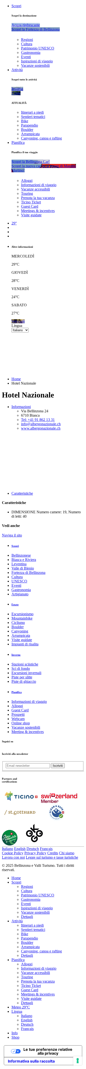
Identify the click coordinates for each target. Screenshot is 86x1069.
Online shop (20, 723)
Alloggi (26, 181)
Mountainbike (21, 618)
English (20, 849)
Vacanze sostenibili (35, 65)
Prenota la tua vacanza (38, 198)
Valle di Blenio (22, 568)
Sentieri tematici (33, 117)
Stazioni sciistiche (24, 664)
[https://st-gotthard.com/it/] (20, 820)
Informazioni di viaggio (38, 185)
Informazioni (21, 407)
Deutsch (33, 849)
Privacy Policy (35, 853)
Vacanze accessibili (35, 189)
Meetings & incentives (38, 211)
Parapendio (29, 125)
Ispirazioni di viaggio (37, 61)
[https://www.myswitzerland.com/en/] (59, 802)
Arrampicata (30, 134)
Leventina (19, 564)
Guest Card (29, 206)
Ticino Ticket (31, 202)
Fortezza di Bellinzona (28, 573)
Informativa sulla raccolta (31, 1061)
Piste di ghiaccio (23, 681)
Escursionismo (22, 614)
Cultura (26, 44)
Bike (24, 121)
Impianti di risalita (24, 644)
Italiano (7, 849)
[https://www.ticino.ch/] (21, 802)
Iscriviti (58, 765)
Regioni (27, 40)
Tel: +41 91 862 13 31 (38, 420)
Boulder (27, 130)
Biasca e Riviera (23, 560)
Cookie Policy (12, 853)
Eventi (26, 57)
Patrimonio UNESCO (37, 48)
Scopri (16, 6)
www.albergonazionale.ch (40, 428)
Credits (52, 853)
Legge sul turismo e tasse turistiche (52, 857)
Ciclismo (18, 623)
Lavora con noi (13, 857)
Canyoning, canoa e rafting (41, 138)
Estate (15, 604)
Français (46, 849)
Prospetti (18, 714)
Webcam (18, 719)
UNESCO (19, 581)
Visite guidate (31, 215)
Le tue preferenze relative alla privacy (47, 1051)
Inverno (16, 654)
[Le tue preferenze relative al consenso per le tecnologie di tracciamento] (77, 1060)
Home (16, 379)
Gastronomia (30, 52)
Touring (27, 193)
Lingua (16, 326)
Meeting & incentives (27, 732)
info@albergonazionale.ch (41, 424)
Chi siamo (66, 853)
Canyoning (19, 631)
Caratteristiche (22, 493)
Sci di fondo (20, 668)
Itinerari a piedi (32, 112)
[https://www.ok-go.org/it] (34, 844)
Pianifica (18, 142)
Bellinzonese (21, 555)
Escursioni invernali (26, 673)
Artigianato (19, 594)
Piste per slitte (21, 677)
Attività (17, 70)
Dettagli (27, 917)
